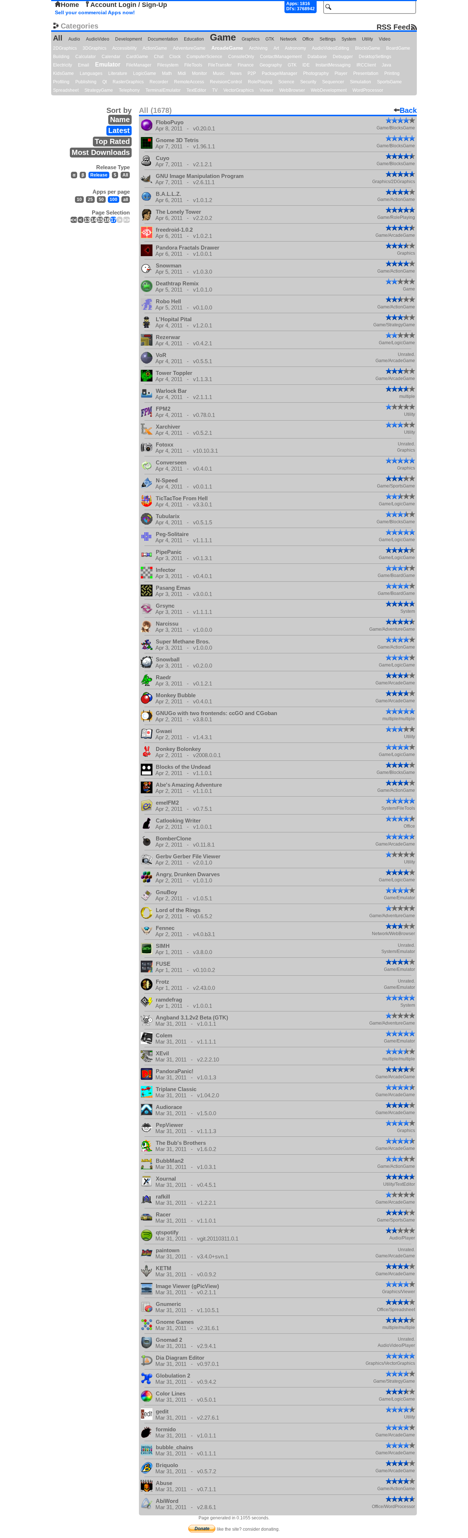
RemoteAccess (189, 81)
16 (107, 220)
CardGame (137, 56)
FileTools (193, 65)
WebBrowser (292, 90)
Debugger (343, 56)
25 (90, 199)
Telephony (129, 90)
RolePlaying (260, 81)
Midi (182, 73)
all (125, 199)
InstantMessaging (333, 65)
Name (120, 119)
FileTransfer (220, 65)
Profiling (61, 81)
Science (286, 81)
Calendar (111, 56)
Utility (367, 39)
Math (167, 73)
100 (113, 199)
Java (386, 65)
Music (218, 73)
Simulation (360, 81)
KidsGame (63, 73)
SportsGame (389, 81)
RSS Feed (393, 27)
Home (70, 4)
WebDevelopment (329, 90)
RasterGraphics (128, 81)
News (236, 73)
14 (94, 220)
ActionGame (155, 48)
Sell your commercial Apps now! (95, 12)
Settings (328, 39)
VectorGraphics (238, 90)
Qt (104, 81)
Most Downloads (101, 152)
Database (317, 56)
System (348, 39)
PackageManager (279, 73)
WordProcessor (367, 90)
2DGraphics (65, 48)
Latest (119, 130)
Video (384, 39)
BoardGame (398, 48)
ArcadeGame (227, 48)
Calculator (85, 56)
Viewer (266, 90)
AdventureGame (189, 48)
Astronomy (295, 48)
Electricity (62, 65)
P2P (252, 73)
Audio (74, 39)
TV (215, 90)
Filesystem (167, 65)
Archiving (258, 48)
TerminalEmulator (163, 90)
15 (100, 220)
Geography (271, 65)
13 (87, 220)
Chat (158, 56)
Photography (316, 73)
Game (223, 37)
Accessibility (124, 48)
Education (194, 39)
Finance (246, 65)
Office (308, 39)
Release (98, 175)
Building (61, 56)
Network (288, 39)
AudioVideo (97, 39)
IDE (306, 65)
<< (74, 220)
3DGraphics (94, 48)
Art (276, 48)
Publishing (86, 81)
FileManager (138, 65)
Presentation (365, 73)
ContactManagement (281, 56)
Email (83, 65)
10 (79, 199)
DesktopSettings (375, 56)
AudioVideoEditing (330, 48)
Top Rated (112, 141)
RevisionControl (226, 81)
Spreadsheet (66, 90)
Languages (91, 73)
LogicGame (144, 73)
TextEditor (196, 90)
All (58, 38)
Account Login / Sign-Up (128, 4)
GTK (269, 39)
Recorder (159, 81)
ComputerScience (204, 56)
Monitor (199, 73)
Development (128, 39)
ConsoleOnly (241, 56)
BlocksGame (367, 48)
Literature (117, 73)
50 (101, 199)
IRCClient (366, 65)
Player (341, 73)
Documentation (163, 39)
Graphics (251, 39)
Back (408, 110)
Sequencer (333, 81)
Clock (175, 56)
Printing (392, 73)
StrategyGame (98, 90)
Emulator (107, 64)
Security (308, 81)
